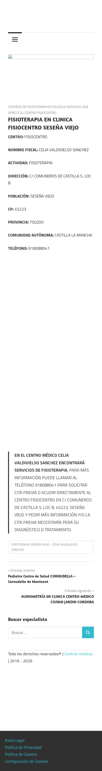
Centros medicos (78, 654)
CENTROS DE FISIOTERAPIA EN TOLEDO (36, 106)
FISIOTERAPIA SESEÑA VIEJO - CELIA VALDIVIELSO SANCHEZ (44, 547)
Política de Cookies (21, 754)
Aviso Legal (14, 740)
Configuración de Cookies (26, 761)
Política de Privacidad (23, 747)
